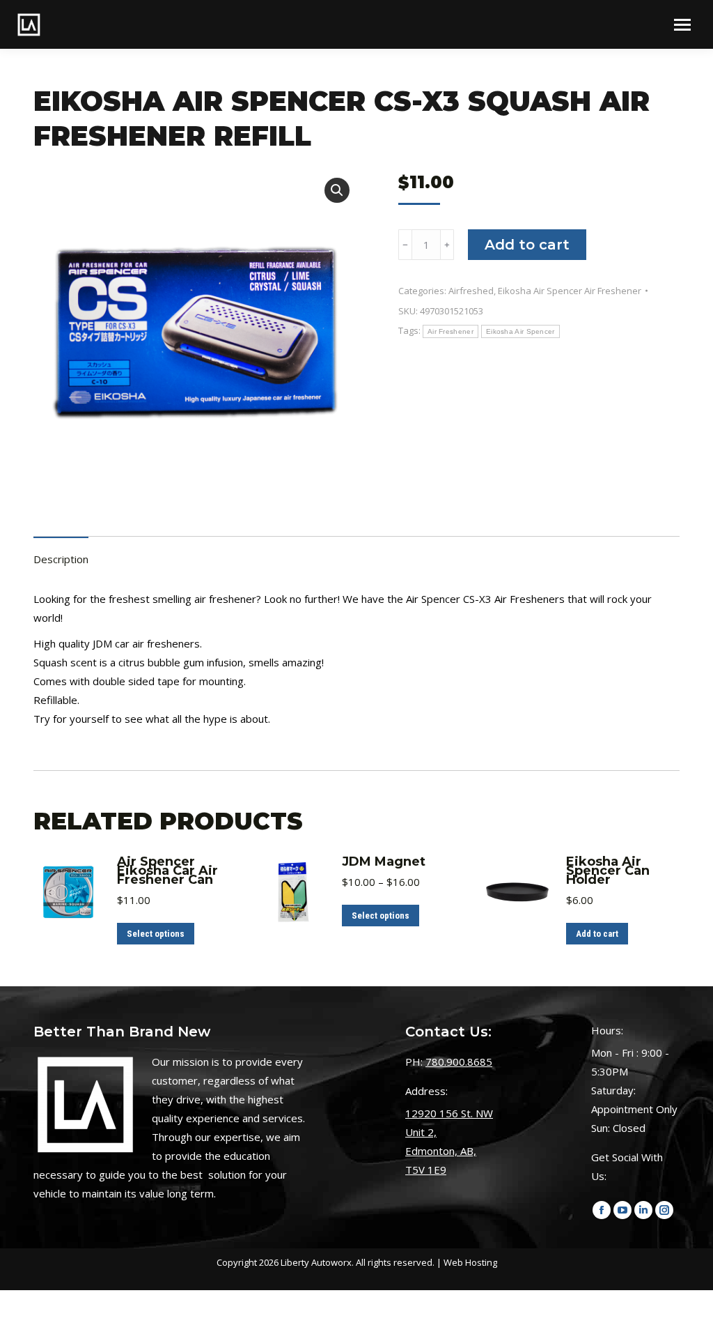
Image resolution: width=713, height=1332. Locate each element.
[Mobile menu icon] (682, 24)
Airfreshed (471, 290)
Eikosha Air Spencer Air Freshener (569, 290)
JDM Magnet (383, 861)
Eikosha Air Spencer (520, 331)
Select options (156, 933)
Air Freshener (450, 331)
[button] (337, 190)
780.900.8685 (458, 1062)
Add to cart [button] (597, 933)
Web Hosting (470, 1262)
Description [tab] (60, 559)
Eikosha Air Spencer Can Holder (608, 871)
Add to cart (527, 244)
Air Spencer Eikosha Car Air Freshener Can (167, 871)
